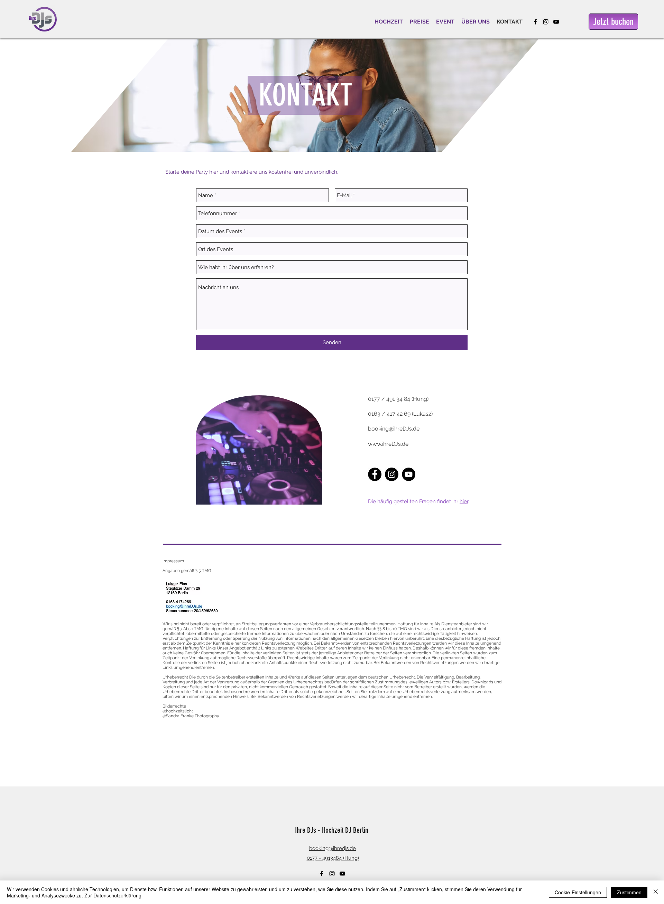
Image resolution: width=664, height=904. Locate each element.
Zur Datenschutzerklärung (112, 895)
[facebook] (535, 21)
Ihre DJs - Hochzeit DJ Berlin (331, 830)
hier (464, 501)
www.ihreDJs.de (388, 444)
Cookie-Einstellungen (578, 892)
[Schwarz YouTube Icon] (556, 21)
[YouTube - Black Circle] (408, 474)
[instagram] (545, 21)
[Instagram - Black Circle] (391, 474)
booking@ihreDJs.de (393, 428)
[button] (388, 22)
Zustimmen (629, 892)
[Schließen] (656, 892)
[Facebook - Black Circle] (374, 474)
